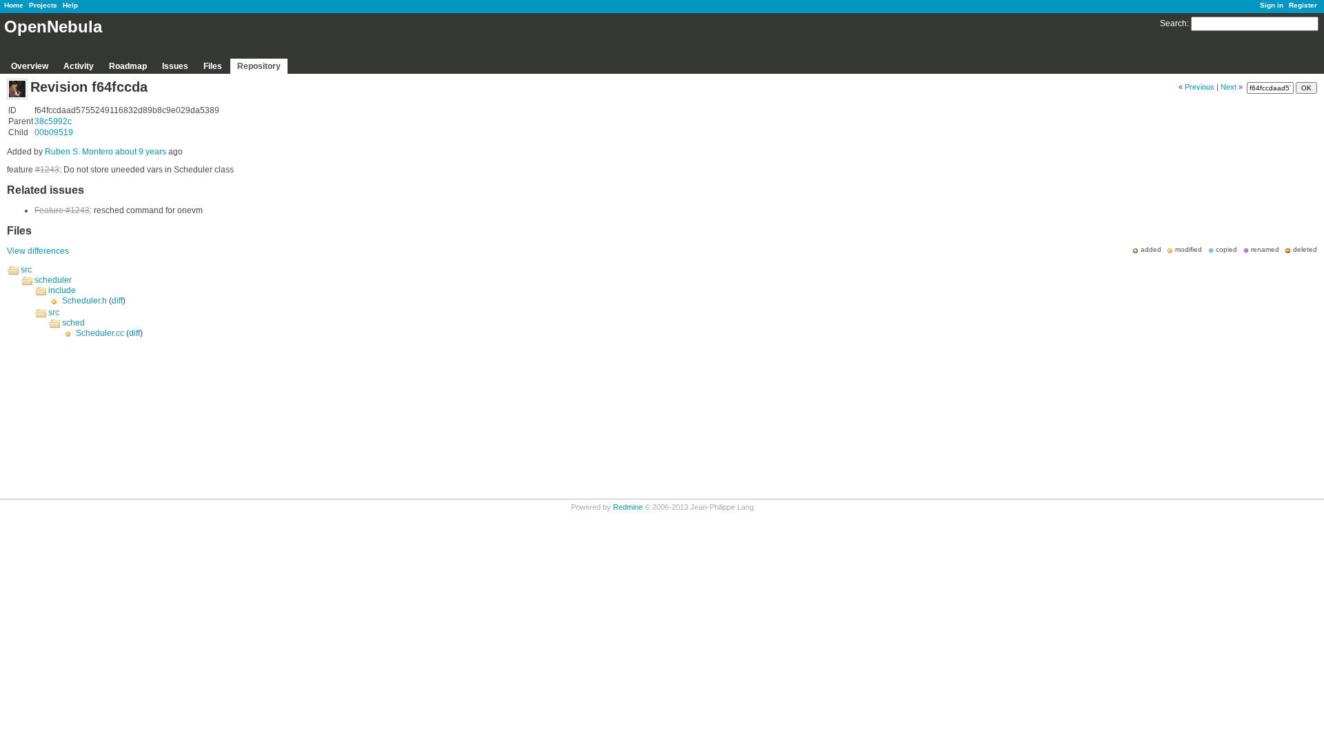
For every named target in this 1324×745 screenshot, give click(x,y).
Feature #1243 (62, 210)
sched (73, 323)
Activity (78, 66)
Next (1228, 87)
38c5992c (53, 121)
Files (212, 66)
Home (13, 5)
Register (1303, 5)
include (62, 290)
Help (70, 5)
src (26, 270)
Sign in (1271, 5)
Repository (259, 66)
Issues (175, 66)
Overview (29, 66)
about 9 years (140, 152)
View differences (38, 251)
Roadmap (128, 66)
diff (117, 301)
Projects (43, 5)
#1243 (47, 170)
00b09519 (53, 132)
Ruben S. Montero (79, 152)
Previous (1199, 87)
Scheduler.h (84, 301)
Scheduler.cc (100, 333)
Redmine (628, 507)
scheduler (53, 280)
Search (1173, 23)
